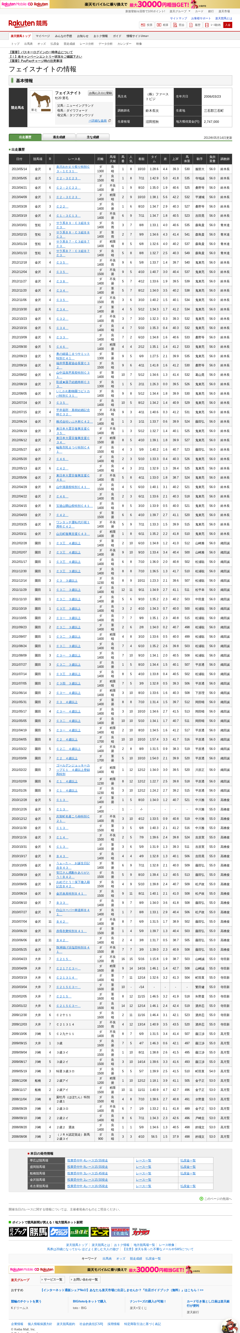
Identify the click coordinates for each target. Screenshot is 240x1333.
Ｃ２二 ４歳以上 (68, 749)
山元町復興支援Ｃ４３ (73, 534)
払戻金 (55, 43)
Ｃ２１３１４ (67, 977)
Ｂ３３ (62, 903)
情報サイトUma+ (138, 36)
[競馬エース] (100, 1232)
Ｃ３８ (62, 281)
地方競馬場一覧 (144, 1245)
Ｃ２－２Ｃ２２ (68, 187)
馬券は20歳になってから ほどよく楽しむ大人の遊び (83, 1249)
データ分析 (106, 43)
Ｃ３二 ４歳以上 (68, 721)
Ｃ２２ (62, 206)
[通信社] (79, 1232)
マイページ (43, 36)
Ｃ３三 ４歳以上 (68, 543)
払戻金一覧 (188, 1160)
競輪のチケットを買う (26, 1301)
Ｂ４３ (62, 856)
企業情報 (17, 1324)
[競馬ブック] (18, 1232)
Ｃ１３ (62, 800)
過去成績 (59, 137)
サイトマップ (178, 18)
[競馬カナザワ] (141, 1232)
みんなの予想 (63, 36)
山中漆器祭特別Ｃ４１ (73, 487)
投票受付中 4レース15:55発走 (87, 1160)
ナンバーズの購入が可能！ (148, 1301)
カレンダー (124, 43)
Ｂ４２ (62, 921)
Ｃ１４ (62, 837)
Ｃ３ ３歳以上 (67, 580)
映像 (139, 43)
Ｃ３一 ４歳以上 (68, 693)
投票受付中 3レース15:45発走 (87, 1173)
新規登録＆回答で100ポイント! (145, 11)
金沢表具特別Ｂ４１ (71, 893)
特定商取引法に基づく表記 (142, 1324)
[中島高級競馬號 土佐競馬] (120, 1232)
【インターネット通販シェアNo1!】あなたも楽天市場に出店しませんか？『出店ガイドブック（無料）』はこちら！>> (122, 1290)
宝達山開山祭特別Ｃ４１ (74, 506)
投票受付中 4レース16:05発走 (87, 1186)
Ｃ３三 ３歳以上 (68, 571)
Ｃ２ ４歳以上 (67, 739)
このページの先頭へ (218, 1199)
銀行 (211, 11)
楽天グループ (178, 11)
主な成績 (93, 137)
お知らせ (82, 36)
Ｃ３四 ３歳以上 (68, 683)
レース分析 (87, 43)
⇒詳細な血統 (97, 120)
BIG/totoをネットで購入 (89, 1301)
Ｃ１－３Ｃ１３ (68, 215)
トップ (15, 43)
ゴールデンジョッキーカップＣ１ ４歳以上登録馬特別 (73, 770)
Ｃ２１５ (64, 959)
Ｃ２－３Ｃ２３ (68, 178)
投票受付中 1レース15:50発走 (87, 1179)
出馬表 (28, 43)
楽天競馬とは (223, 18)
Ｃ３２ (62, 318)
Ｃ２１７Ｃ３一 (68, 968)
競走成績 (69, 43)
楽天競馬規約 (66, 1324)
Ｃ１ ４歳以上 (67, 781)
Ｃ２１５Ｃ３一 (68, 987)
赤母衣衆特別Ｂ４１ (71, 931)
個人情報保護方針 (40, 1324)
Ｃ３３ (62, 337)
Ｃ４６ (62, 346)
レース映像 (166, 1245)
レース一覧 (143, 1160)
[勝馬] (38, 1232)
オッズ (41, 43)
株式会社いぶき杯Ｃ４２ (74, 421)
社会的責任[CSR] (91, 1324)
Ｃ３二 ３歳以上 (68, 590)
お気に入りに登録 (100, 93)
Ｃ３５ (62, 262)
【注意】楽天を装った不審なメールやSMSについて (158, 1249)
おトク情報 (101, 36)
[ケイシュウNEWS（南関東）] (59, 1232)
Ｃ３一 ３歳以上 (68, 618)
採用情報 (114, 1324)
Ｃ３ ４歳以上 (67, 702)
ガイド (117, 36)
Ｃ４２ (62, 468)
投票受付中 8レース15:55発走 (87, 1167)
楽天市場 (224, 11)
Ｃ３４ (62, 290)
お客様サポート (201, 18)
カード (199, 11)
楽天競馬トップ (21, 36)
